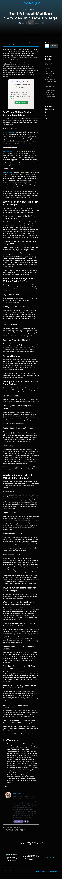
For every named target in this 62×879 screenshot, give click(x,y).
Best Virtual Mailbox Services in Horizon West (50, 94)
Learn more (30, 44)
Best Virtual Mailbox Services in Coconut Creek (50, 79)
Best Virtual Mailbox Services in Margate (50, 73)
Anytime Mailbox (8, 151)
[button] (38, 9)
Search (47, 42)
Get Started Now (21, 102)
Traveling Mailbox (8, 132)
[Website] (28, 821)
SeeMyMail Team (19, 793)
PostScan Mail (7, 172)
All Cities (32, 9)
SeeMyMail (31, 3)
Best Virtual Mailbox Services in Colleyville (15, 830)
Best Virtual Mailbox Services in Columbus (15, 829)
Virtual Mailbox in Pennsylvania (12, 827)
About (25, 9)
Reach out (9, 855)
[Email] (25, 821)
